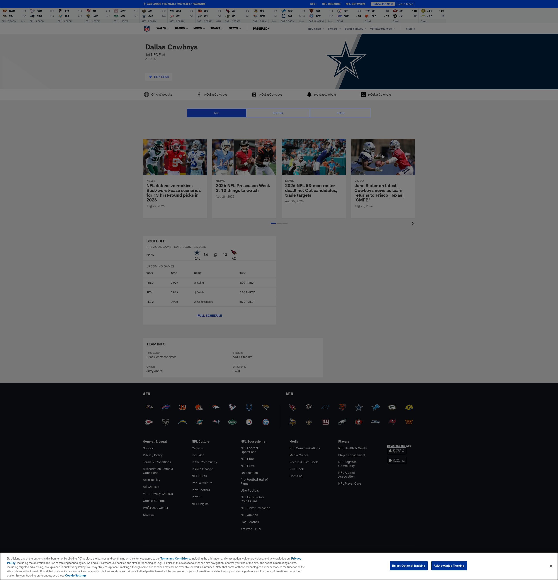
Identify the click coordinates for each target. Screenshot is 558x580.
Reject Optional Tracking (408, 565)
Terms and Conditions (175, 558)
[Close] (551, 566)
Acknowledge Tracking (449, 565)
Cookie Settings (76, 575)
